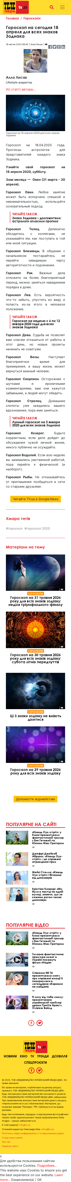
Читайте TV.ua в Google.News (35, 499)
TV (32, 1056)
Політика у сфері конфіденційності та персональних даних (33, 1133)
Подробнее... (47, 1165)
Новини (10, 1056)
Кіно (23, 1056)
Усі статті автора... (20, 89)
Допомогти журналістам (35, 799)
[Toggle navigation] (62, 7)
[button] (51, 7)
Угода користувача (12, 1137)
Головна (12, 18)
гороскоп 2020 (38, 528)
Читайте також (36, 217)
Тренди (43, 1056)
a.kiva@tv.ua (47, 1129)
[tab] (31, 1023)
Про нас (6, 1141)
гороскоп (15, 528)
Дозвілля (59, 1056)
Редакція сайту (10, 1146)
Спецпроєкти (35, 1062)
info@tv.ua (24, 1125)
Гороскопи (32, 18)
